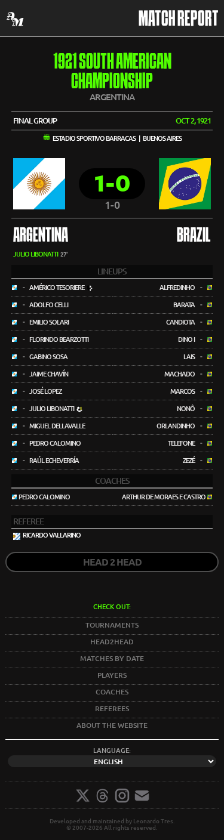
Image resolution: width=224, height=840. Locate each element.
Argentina (40, 236)
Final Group (35, 120)
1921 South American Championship (112, 72)
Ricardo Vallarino (52, 535)
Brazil (194, 236)
